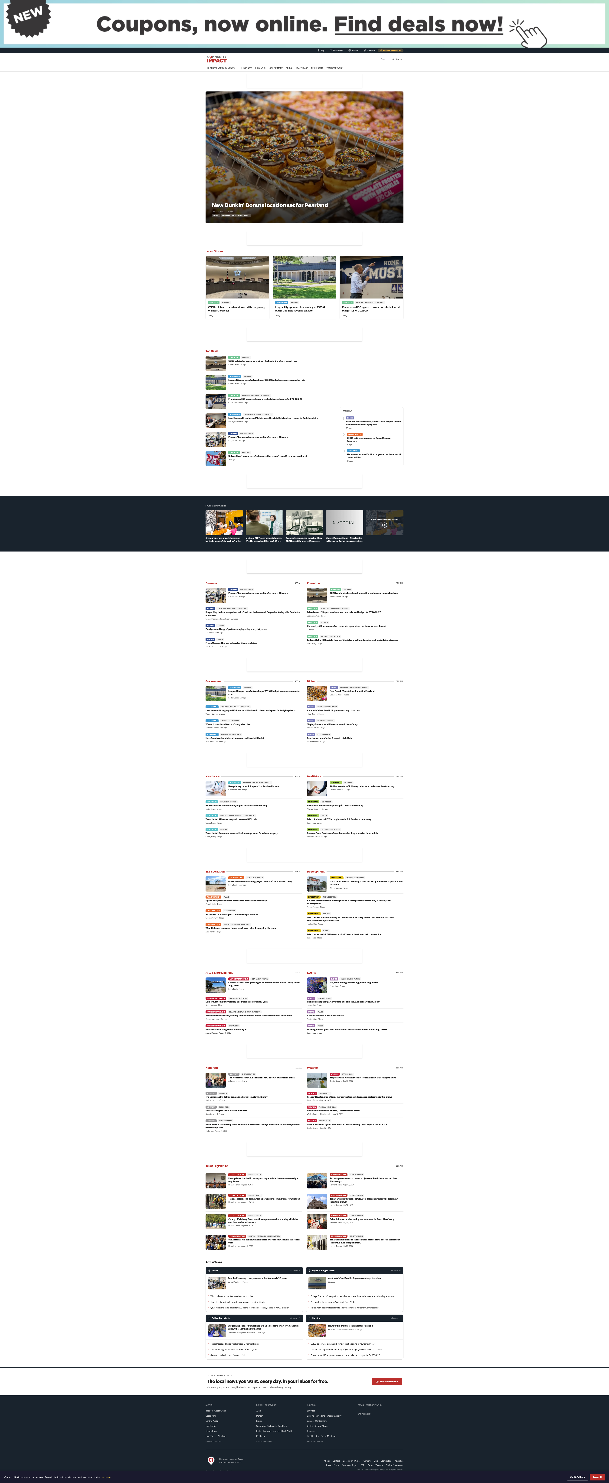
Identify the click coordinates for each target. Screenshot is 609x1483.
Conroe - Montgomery (317, 1421)
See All (298, 583)
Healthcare (302, 68)
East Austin (211, 1426)
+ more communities (213, 1441)
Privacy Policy (332, 1465)
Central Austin (212, 1421)
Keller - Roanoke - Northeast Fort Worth (274, 1431)
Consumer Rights (349, 1465)
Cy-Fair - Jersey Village (317, 1426)
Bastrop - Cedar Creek (216, 1410)
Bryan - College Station (323, 1270)
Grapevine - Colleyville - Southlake (271, 1426)
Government (276, 68)
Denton (259, 1416)
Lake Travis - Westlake (216, 1436)
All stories (294, 1270)
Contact (336, 1461)
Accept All (597, 1477)
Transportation (335, 68)
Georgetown (211, 1431)
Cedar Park (211, 1416)
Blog (376, 1461)
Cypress (310, 1431)
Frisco (259, 1421)
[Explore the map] (304, 24)
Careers (367, 1461)
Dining (289, 68)
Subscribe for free (389, 1381)
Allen (258, 1410)
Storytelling (386, 1461)
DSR (362, 1465)
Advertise (399, 1460)
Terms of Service (375, 1465)
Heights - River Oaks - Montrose (321, 1436)
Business (247, 68)
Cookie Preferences (394, 1465)
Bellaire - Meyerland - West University (324, 1416)
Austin (215, 1270)
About (327, 1461)
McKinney (260, 1436)
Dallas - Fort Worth (221, 1318)
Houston (316, 1318)
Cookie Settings (577, 1477)
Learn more (106, 1477)
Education (260, 68)
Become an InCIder (351, 1461)
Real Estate (317, 68)
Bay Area (311, 1410)
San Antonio (364, 1414)
